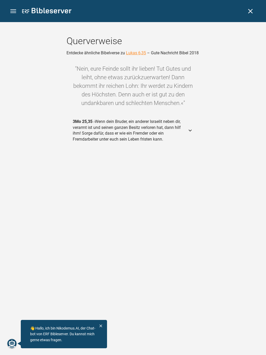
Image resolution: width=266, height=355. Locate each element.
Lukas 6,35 (136, 52)
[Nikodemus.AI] (12, 343)
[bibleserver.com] (46, 11)
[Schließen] (250, 11)
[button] (13, 11)
